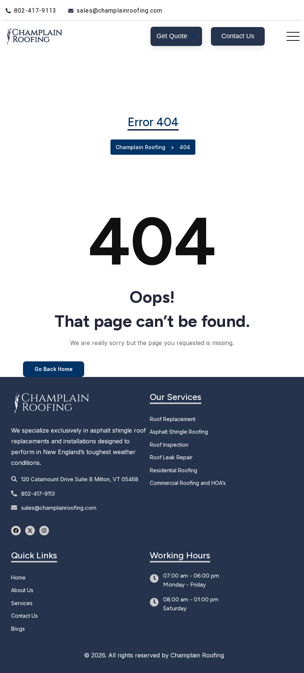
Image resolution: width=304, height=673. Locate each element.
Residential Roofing (173, 470)
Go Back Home (53, 369)
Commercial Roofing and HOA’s (188, 483)
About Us (22, 590)
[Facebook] (16, 530)
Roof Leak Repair (171, 457)
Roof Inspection (169, 444)
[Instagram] (44, 530)
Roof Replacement (172, 419)
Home (18, 577)
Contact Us (24, 616)
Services (22, 603)
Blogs (18, 629)
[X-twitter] (30, 530)
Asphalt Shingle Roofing (179, 432)
